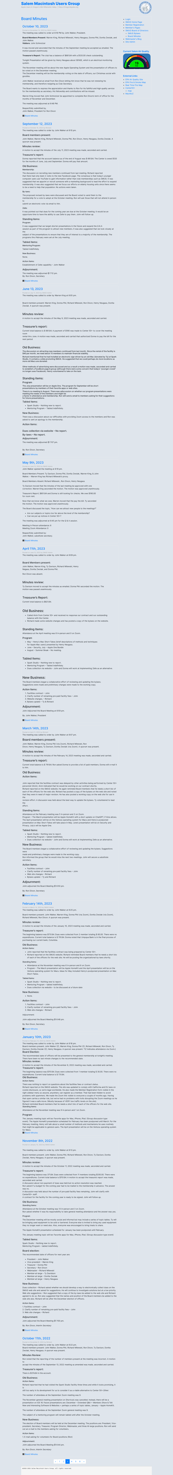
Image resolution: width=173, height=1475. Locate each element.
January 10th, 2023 (36, 1037)
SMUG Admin (52, 30)
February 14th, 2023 (37, 903)
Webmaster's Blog (133, 39)
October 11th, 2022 (36, 1338)
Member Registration (134, 25)
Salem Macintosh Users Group (50, 3)
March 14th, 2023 (35, 728)
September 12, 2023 (37, 124)
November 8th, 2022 (37, 1141)
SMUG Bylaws (134, 33)
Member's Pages (132, 27)
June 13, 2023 (32, 289)
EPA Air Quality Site (134, 79)
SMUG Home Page (133, 22)
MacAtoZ (129, 93)
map (130, 91)
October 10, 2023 (35, 26)
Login (127, 19)
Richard (48, 128)
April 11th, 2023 (33, 548)
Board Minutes (31, 116)
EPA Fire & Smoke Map (135, 82)
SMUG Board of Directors (136, 30)
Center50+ (130, 88)
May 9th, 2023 (33, 462)
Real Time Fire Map (134, 85)
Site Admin (130, 42)
